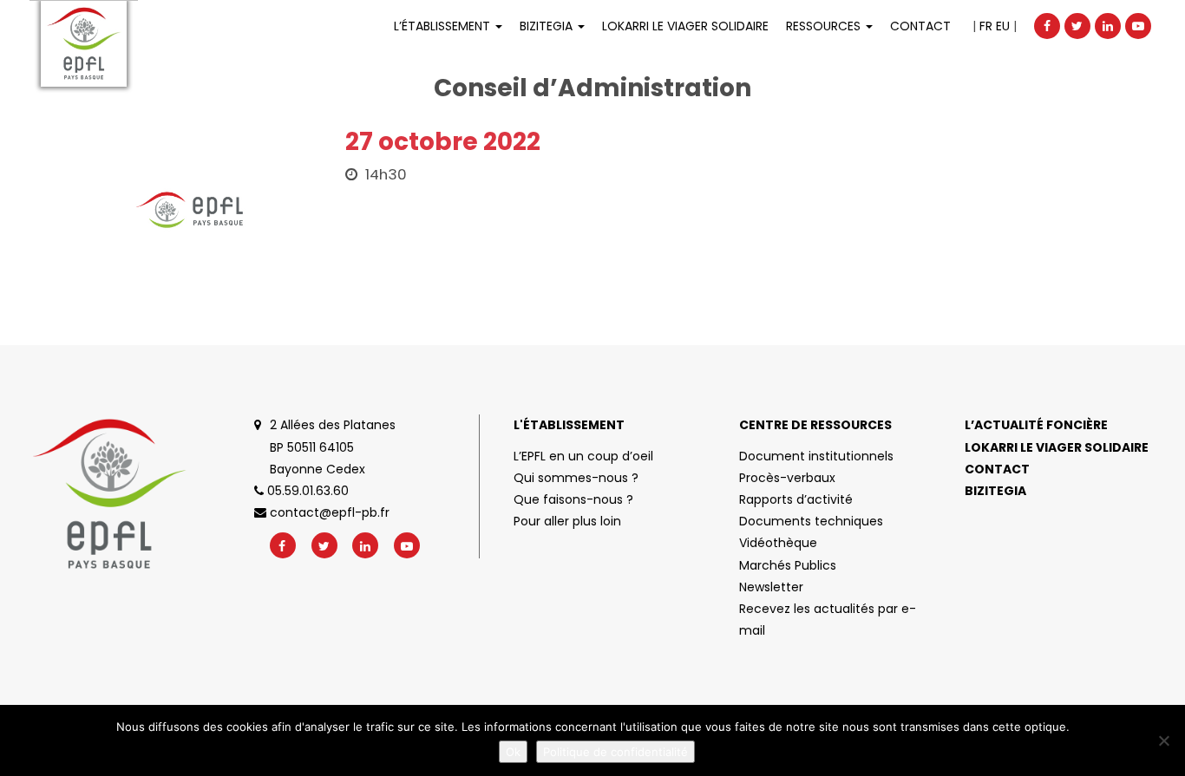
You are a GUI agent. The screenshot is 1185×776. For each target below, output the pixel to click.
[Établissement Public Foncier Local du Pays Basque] (83, 43)
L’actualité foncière (1036, 425)
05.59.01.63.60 (306, 490)
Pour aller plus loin (567, 521)
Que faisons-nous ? (573, 499)
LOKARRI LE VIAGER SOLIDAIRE (685, 26)
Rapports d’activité (796, 499)
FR (985, 26)
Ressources (825, 26)
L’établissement (444, 26)
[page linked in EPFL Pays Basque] (1108, 26)
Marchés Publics (787, 565)
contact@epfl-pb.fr (328, 512)
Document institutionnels (816, 456)
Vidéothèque (778, 542)
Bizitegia (548, 26)
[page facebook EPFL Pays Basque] (1047, 26)
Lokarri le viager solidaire (1057, 447)
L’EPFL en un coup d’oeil (583, 456)
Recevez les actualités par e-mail (827, 619)
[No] (1163, 740)
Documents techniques (811, 521)
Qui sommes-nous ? (576, 477)
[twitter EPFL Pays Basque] (1077, 26)
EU (1003, 26)
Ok (513, 752)
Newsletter (771, 587)
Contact (920, 26)
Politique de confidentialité (615, 752)
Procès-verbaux (787, 477)
